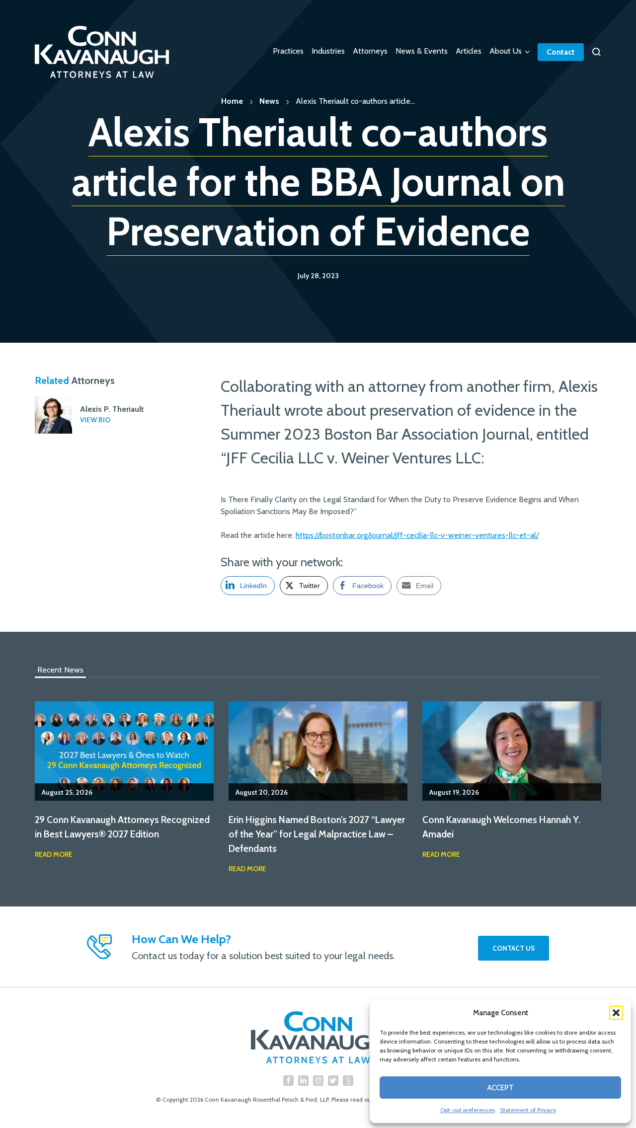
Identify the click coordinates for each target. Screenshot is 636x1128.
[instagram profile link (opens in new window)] (318, 1080)
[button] (616, 1013)
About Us (505, 51)
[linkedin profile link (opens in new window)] (303, 1080)
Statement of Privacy (528, 1110)
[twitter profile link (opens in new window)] (333, 1080)
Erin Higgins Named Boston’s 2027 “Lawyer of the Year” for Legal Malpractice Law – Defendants (317, 834)
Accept (500, 1087)
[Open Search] (596, 52)
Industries (328, 51)
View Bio (95, 419)
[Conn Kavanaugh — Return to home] (318, 1037)
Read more (54, 854)
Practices (288, 51)
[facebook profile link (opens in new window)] (288, 1080)
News (269, 101)
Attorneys (370, 51)
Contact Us (513, 948)
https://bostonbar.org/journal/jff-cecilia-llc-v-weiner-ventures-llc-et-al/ (417, 535)
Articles (468, 51)
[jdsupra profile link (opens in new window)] (348, 1080)
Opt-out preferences (467, 1110)
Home (232, 101)
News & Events (422, 51)
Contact (561, 52)
